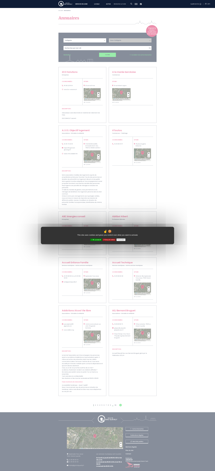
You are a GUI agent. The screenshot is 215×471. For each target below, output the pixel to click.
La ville (96, 4)
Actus (108, 4)
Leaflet (86, 98)
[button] (98, 93)
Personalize (121, 239)
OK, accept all (96, 239)
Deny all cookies (110, 239)
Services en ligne (81, 4)
